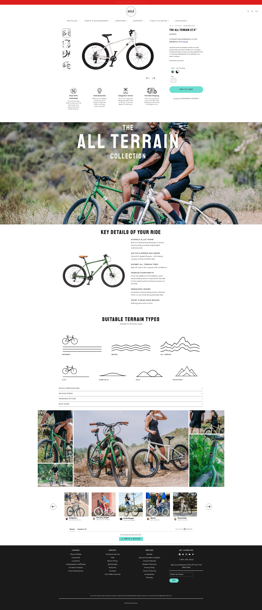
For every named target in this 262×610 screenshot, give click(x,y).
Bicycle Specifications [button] (69, 388)
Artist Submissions (75, 571)
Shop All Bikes (75, 554)
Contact (112, 571)
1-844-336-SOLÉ (186, 560)
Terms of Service (149, 571)
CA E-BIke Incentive (112, 574)
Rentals (149, 554)
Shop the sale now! (131, 2)
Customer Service (113, 554)
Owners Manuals (149, 561)
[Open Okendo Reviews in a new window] (184, 529)
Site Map (149, 578)
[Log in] (252, 11)
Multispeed (178, 26)
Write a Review (133, 539)
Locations (76, 561)
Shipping (176, 98)
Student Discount (149, 564)
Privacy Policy (149, 568)
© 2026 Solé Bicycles (131, 603)
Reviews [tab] (72, 529)
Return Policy (112, 561)
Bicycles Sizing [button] (66, 393)
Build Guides (112, 564)
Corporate (76, 558)
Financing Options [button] (67, 399)
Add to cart (186, 89)
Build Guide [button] (64, 404)
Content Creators (76, 568)
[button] (66, 31)
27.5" (173, 80)
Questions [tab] (82, 529)
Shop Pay (112, 568)
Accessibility (149, 574)
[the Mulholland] (172, 72)
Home (171, 26)
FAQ (112, 558)
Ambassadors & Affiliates (76, 564)
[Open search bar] (248, 11)
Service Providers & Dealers (149, 558)
